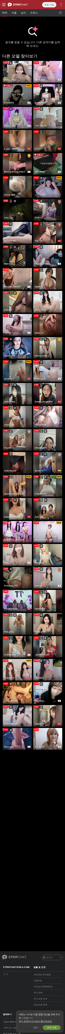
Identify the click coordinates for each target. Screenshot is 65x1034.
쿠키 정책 (38, 992)
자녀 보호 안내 (40, 999)
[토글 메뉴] (4, 4)
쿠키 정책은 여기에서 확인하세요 (35, 1021)
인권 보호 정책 (40, 1005)
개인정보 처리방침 (42, 974)
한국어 (49, 957)
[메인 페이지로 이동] (20, 4)
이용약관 (38, 980)
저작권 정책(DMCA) (43, 986)
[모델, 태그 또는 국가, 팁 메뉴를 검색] (60, 13)
